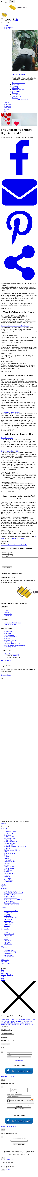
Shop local (7, 107)
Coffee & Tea (8, 840)
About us (7, 610)
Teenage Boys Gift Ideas (11, 903)
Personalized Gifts (9, 861)
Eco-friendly (8, 935)
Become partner (5, 973)
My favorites (7, 1168)
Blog (5, 111)
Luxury (6, 858)
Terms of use (8, 615)
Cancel (8, 1169)
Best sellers (7, 106)
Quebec (6, 875)
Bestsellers (7, 835)
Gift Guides (7, 104)
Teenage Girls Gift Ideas (11, 904)
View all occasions (22, 99)
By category (4, 828)
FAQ (2, 976)
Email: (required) (7, 554)
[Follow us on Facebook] (19, 781)
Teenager (18, 1021)
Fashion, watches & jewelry (12, 850)
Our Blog (7, 638)
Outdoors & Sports (9, 860)
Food (5, 851)
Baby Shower (10, 1019)
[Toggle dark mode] (12, 1)
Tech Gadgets (8, 878)
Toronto (19, 1024)
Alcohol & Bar (8, 833)
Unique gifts (8, 881)
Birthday (27, 1023)
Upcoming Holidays (10, 647)
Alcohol (22, 1023)
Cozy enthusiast (9, 934)
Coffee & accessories (10, 841)
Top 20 (6, 102)
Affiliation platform (10, 640)
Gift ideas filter (5, 960)
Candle (16, 1023)
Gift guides (7, 633)
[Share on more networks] (19, 279)
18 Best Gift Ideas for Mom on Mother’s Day (14, 545)
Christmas (15, 86)
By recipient (4, 888)
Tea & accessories (9, 843)
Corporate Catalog (6, 675)
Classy (6, 932)
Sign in (19, 1057)
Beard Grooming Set (7, 438)
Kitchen (6, 856)
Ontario (6, 871)
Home (6, 25)
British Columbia (9, 866)
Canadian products (9, 838)
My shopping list (8, 1166)
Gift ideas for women (10, 898)
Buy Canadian (8, 27)
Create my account (19, 1108)
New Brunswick (9, 868)
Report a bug (8, 642)
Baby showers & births (18, 83)
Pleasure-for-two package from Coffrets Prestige (15, 326)
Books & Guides (9, 836)
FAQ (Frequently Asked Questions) (14, 645)
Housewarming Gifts (18, 89)
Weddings (15, 98)
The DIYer (7, 940)
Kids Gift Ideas (8, 901)
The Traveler (8, 944)
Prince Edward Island (10, 873)
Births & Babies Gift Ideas (12, 891)
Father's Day (15, 88)
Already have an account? (8, 1126)
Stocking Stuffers (20, 1019)
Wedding (13, 1024)
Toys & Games (8, 880)
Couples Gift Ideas (9, 894)
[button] (15, 20)
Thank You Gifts (16, 94)
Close (3, 1079)
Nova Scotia (8, 870)
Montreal (25, 1024)
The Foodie (7, 942)
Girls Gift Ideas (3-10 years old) (13, 899)
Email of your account (19, 1139)
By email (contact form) (12, 654)
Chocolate (10, 1023)
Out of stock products (10, 637)
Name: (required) (7, 553)
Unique (3, 1019)
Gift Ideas (3, 885)
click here (16, 655)
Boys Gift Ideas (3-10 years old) (13, 893)
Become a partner (6, 660)
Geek (6, 937)
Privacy (6, 612)
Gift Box (29, 1019)
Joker (6, 939)
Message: (5, 556)
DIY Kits (7, 848)
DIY (31, 1021)
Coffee (31, 1024)
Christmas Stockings (10, 952)
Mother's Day (16, 91)
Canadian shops (9, 635)
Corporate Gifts (8, 845)
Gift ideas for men (9, 896)
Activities (3, 1023)
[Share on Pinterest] (19, 244)
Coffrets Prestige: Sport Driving (10, 451)
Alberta (6, 865)
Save (2, 1169)
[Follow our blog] (19, 818)
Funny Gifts (25, 1021)
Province (7, 863)
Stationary (7, 876)
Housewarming (5, 1024)
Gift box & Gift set (9, 853)
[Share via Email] (19, 209)
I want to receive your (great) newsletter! (20, 1105)
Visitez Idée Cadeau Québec (12, 623)
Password (19, 1093)
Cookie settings (8, 614)
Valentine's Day (16, 96)
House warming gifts (18, 74)
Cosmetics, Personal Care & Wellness (15, 846)
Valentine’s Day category (16, 538)
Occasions (7, 29)
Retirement (15, 93)
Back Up (3, 823)
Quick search (8, 632)
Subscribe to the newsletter (12, 643)
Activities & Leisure (10, 831)
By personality (5, 929)
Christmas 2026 (9, 950)
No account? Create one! (8, 1076)
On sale (6, 109)
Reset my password (19, 1060)
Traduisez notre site (10, 624)
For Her (12, 1021)
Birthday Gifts (16, 84)
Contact (3, 980)
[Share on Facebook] (19, 174)
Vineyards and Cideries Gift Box (10, 412)
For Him (6, 1021)
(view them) (9, 1159)
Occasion (3, 908)
